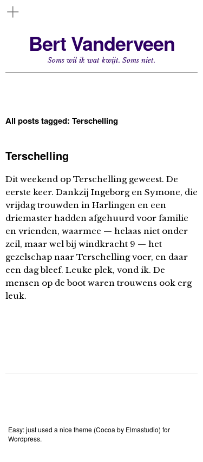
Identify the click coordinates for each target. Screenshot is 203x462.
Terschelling (37, 155)
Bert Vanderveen (102, 43)
